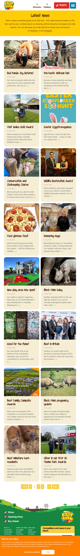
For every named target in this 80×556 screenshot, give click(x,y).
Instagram (48, 31)
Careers (30, 530)
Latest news (31, 528)
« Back (24, 486)
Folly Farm (9, 5)
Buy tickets (13, 521)
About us (7, 528)
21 (49, 486)
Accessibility (19, 530)
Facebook (34, 31)
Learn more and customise (32, 552)
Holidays (47, 7)
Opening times (15, 516)
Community (7, 534)
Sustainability (8, 532)
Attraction (37, 7)
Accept (48, 552)
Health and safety (21, 528)
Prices (11, 512)
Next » (55, 486)
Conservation (8, 530)
